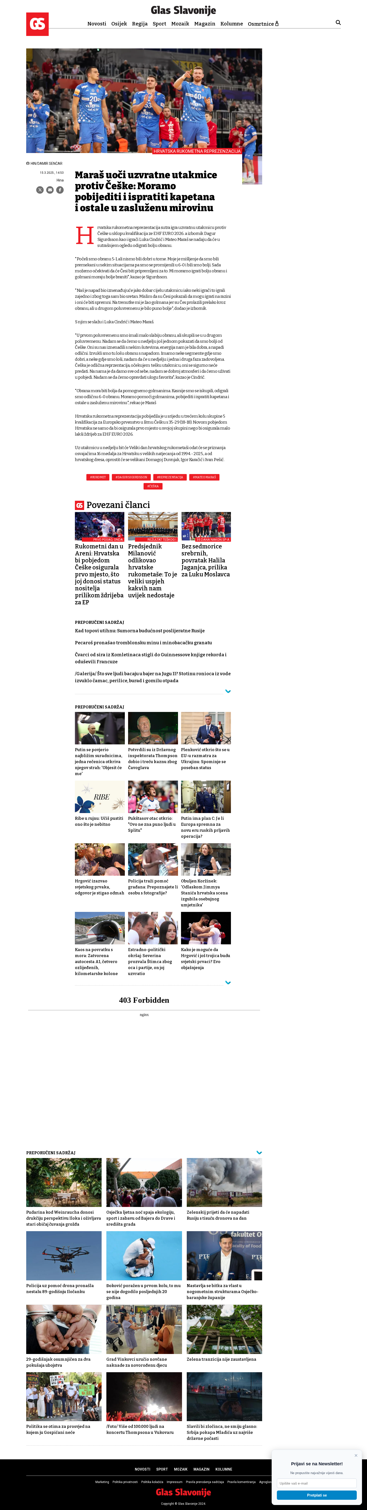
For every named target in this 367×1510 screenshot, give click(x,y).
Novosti (96, 24)
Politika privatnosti (125, 1482)
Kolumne (231, 24)
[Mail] (50, 190)
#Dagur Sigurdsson (131, 477)
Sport (159, 24)
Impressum (175, 1482)
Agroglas (265, 1482)
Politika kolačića (152, 1482)
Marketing (102, 1482)
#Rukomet (98, 477)
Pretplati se (317, 1495)
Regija (140, 24)
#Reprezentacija (170, 477)
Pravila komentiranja (241, 1482)
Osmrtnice (261, 24)
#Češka (153, 486)
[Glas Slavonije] (37, 33)
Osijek (119, 24)
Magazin (204, 24)
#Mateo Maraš (204, 477)
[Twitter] (40, 190)
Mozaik (180, 24)
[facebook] (60, 190)
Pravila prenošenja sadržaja (205, 1482)
